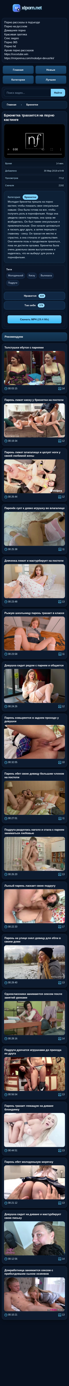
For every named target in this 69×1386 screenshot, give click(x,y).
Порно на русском (15, 26)
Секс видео (11, 38)
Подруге (12, 282)
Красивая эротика (15, 34)
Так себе (33, 305)
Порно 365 (10, 42)
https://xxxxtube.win (16, 54)
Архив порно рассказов (19, 50)
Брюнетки (30, 197)
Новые (50, 69)
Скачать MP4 (34, 319)
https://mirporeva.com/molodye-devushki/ (29, 58)
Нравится (34, 295)
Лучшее (51, 79)
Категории (18, 79)
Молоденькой (15, 275)
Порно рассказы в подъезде (22, 22)
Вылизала (46, 275)
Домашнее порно (15, 30)
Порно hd (10, 46)
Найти (58, 92)
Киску (32, 275)
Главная (18, 69)
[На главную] (34, 8)
